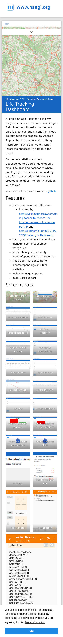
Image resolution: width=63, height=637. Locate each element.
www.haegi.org (33, 7)
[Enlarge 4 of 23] (53, 310)
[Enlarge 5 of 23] (26, 328)
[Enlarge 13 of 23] (26, 400)
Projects (31, 99)
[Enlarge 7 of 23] (26, 343)
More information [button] (35, 622)
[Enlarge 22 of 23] (53, 494)
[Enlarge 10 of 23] (53, 362)
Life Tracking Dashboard (20, 106)
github (52, 191)
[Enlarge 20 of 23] (53, 456)
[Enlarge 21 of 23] (26, 494)
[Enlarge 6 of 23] (53, 328)
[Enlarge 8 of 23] (53, 343)
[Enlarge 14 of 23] (53, 400)
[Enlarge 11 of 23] (26, 383)
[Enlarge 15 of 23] (26, 419)
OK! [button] (31, 631)
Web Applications (45, 99)
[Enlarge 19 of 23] (26, 456)
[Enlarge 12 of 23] (53, 383)
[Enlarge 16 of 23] (53, 419)
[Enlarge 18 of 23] (53, 438)
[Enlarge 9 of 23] (26, 362)
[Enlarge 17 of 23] (26, 438)
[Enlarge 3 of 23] (26, 310)
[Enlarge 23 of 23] (53, 538)
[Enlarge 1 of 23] (26, 294)
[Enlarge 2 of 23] (53, 294)
